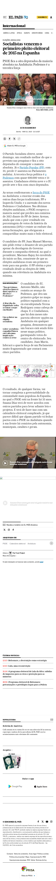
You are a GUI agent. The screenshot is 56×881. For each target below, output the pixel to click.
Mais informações (9, 556)
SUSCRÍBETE (42, 17)
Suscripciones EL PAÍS (38, 857)
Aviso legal (33, 854)
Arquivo (7, 750)
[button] (28, 89)
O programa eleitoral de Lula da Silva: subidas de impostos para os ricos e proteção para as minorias (27, 674)
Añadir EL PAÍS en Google (16, 146)
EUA (52, 33)
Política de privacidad (17, 857)
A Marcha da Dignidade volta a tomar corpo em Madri (11, 306)
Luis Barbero (28, 128)
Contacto (10, 854)
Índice (33, 860)
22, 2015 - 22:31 (31, 132)
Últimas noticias (11, 655)
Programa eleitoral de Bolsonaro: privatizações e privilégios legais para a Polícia (25, 683)
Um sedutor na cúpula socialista (10, 319)
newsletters (9, 720)
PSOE (5, 543)
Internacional (14, 26)
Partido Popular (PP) (32, 167)
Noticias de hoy (41, 860)
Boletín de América (12, 726)
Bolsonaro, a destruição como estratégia (27, 660)
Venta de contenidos (21, 854)
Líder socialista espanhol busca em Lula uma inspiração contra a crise (10, 333)
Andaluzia (32, 543)
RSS (28, 860)
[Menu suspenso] (5, 17)
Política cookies (43, 854)
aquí (41, 562)
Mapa (27, 857)
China (47, 33)
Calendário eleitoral (17, 543)
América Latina (9, 33)
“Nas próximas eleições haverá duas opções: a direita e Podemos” (10, 291)
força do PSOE (41, 192)
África (19, 33)
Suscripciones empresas (18, 860)
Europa (27, 33)
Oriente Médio (37, 33)
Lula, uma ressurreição (19, 666)
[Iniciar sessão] (51, 17)
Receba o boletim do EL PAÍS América (22, 525)
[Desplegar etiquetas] (51, 543)
